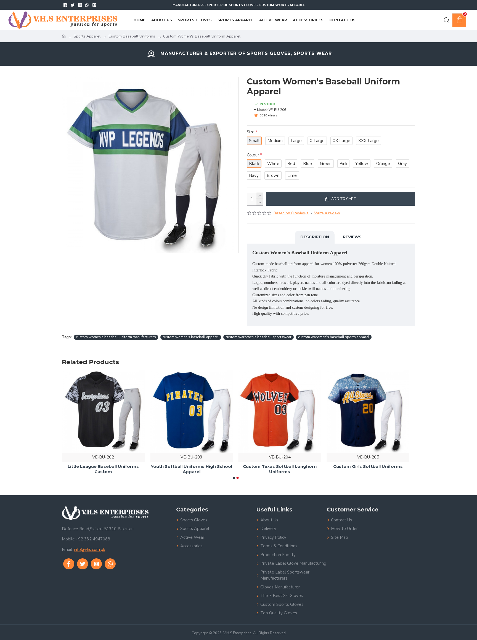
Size (251, 132)
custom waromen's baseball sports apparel (333, 337)
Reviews (352, 236)
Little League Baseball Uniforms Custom (191, 469)
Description (314, 236)
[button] (234, 478)
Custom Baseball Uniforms (131, 36)
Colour (253, 155)
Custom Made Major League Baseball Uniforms (103, 469)
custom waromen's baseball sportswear (259, 337)
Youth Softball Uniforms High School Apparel (279, 469)
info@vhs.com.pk (89, 549)
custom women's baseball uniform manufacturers (116, 337)
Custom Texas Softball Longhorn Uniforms (368, 469)
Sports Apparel (87, 36)
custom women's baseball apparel (191, 337)
